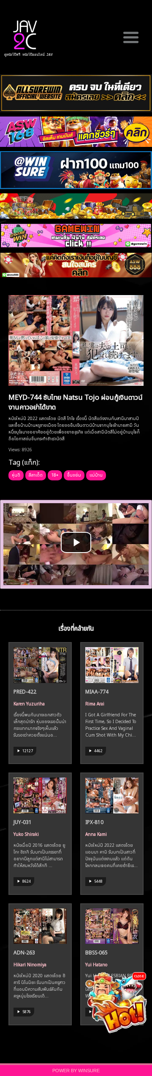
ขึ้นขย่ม (74, 474)
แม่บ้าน (96, 474)
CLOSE (139, 975)
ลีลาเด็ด (36, 474)
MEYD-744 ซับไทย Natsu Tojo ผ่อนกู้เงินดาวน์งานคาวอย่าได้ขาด (75, 401)
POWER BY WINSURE (76, 1070)
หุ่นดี (16, 474)
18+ (55, 474)
